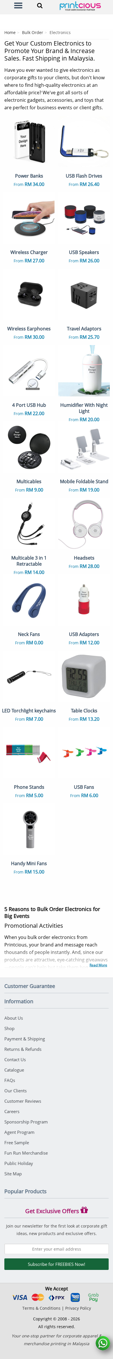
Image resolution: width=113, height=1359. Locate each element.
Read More (98, 965)
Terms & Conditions (41, 1308)
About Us (13, 1018)
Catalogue (14, 1070)
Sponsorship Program (26, 1122)
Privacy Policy (78, 1308)
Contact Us (15, 1059)
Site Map (13, 1174)
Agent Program (19, 1132)
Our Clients (15, 1090)
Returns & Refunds (22, 1049)
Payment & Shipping (24, 1039)
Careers (11, 1111)
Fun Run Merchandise (26, 1153)
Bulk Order (32, 32)
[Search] (40, 5)
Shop (9, 1028)
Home (10, 32)
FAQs (9, 1080)
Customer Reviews (22, 1101)
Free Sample (16, 1142)
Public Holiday (18, 1163)
